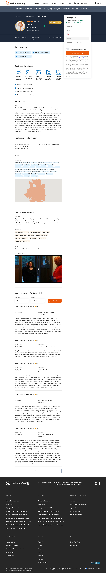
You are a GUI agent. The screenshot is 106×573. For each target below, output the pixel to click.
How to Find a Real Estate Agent (16, 514)
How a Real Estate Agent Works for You (18, 521)
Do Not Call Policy (67, 569)
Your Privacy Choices (78, 569)
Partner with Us (11, 542)
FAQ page (73, 545)
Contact (40, 545)
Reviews (40, 559)
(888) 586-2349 (81, 3)
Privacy (56, 569)
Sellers (45, 3)
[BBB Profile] (97, 563)
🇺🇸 (68, 34)
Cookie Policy (49, 569)
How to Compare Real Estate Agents (17, 518)
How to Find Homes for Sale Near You (18, 525)
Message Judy (78, 53)
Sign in (99, 3)
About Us (41, 542)
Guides (72, 501)
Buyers (36, 3)
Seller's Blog (42, 504)
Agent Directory (75, 508)
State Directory (75, 511)
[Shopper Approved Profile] (92, 563)
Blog (39, 549)
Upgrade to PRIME (12, 545)
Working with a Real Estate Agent (16, 511)
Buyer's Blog (10, 504)
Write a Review (55, 301)
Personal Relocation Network (15, 549)
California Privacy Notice (94, 568)
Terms (60, 569)
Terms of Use (82, 57)
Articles (40, 556)
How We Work (75, 542)
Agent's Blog (10, 552)
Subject (69, 38)
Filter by (17, 297)
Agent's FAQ (10, 556)
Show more (38, 471)
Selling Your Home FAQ (45, 508)
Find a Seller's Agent (44, 501)
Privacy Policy (69, 59)
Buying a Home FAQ (12, 508)
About (62, 3)
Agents (54, 3)
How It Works (42, 562)
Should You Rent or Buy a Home (16, 528)
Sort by (33, 297)
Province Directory (76, 514)
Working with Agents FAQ (78, 504)
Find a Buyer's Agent (12, 501)
